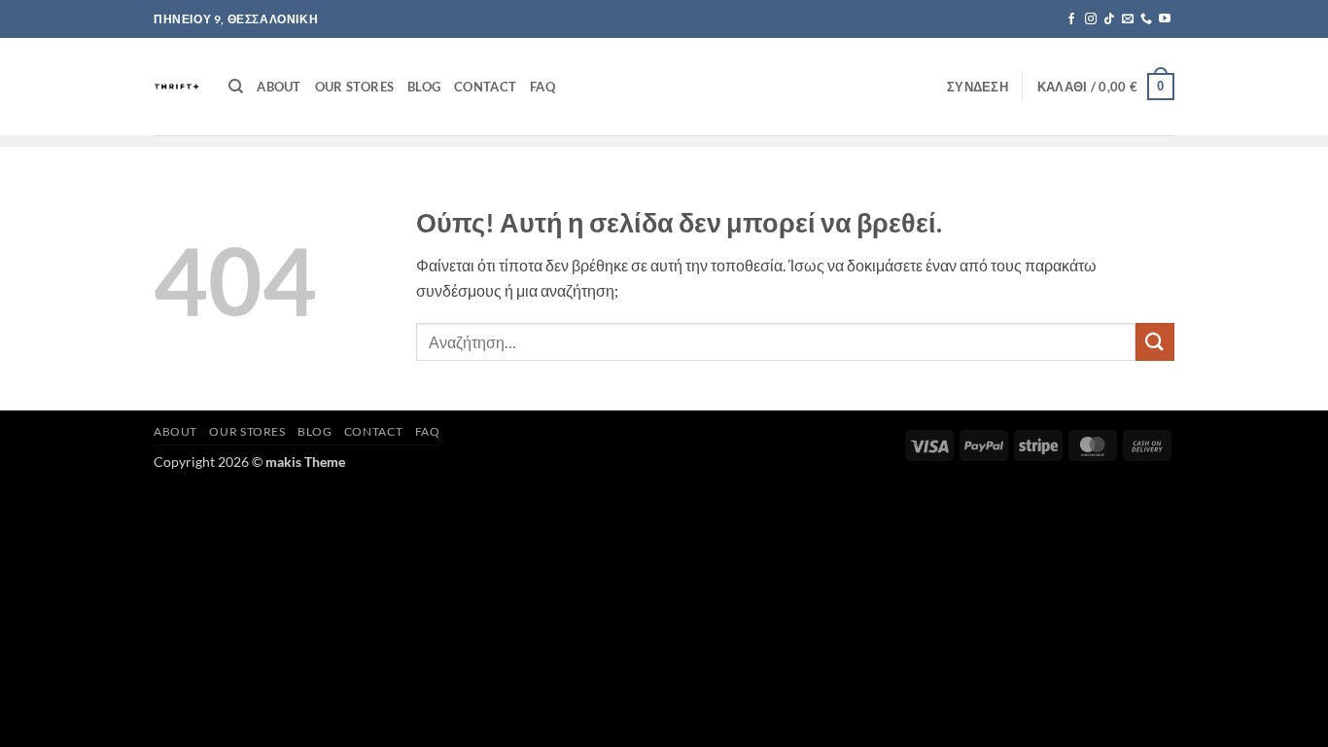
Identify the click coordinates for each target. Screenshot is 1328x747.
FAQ (542, 86)
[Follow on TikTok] (1109, 19)
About (278, 86)
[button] (977, 86)
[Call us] (1146, 19)
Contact (485, 86)
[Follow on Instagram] (1091, 19)
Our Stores (355, 86)
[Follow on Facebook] (1071, 19)
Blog (423, 86)
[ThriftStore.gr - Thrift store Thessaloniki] (176, 86)
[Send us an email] (1128, 19)
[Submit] (1155, 342)
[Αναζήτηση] (235, 86)
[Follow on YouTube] (1165, 19)
